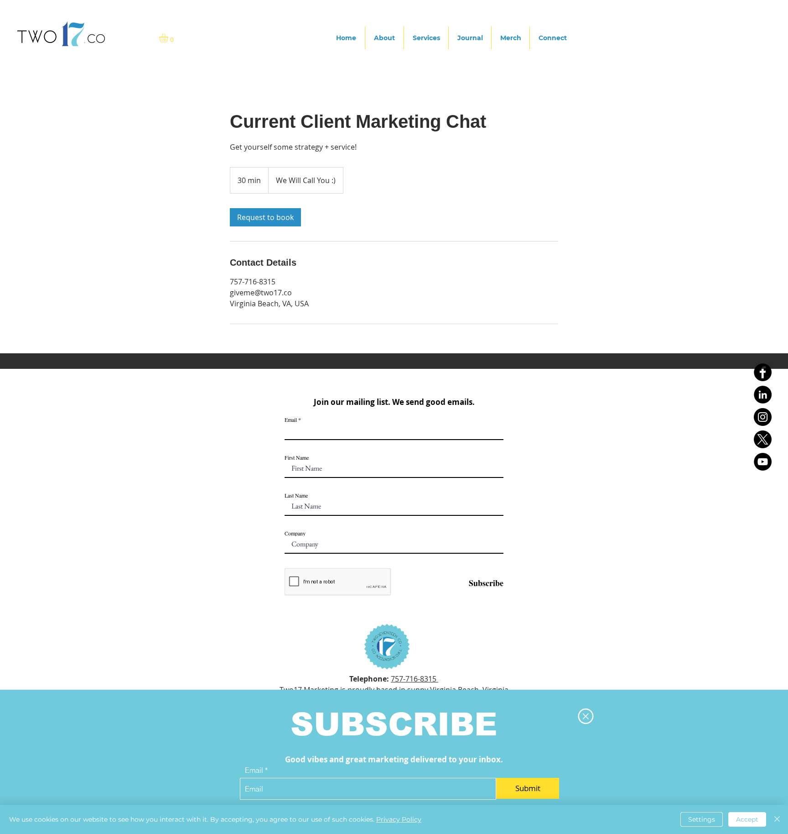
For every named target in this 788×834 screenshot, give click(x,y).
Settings (701, 819)
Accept (747, 819)
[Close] (777, 819)
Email (254, 770)
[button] (585, 716)
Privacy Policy (398, 819)
